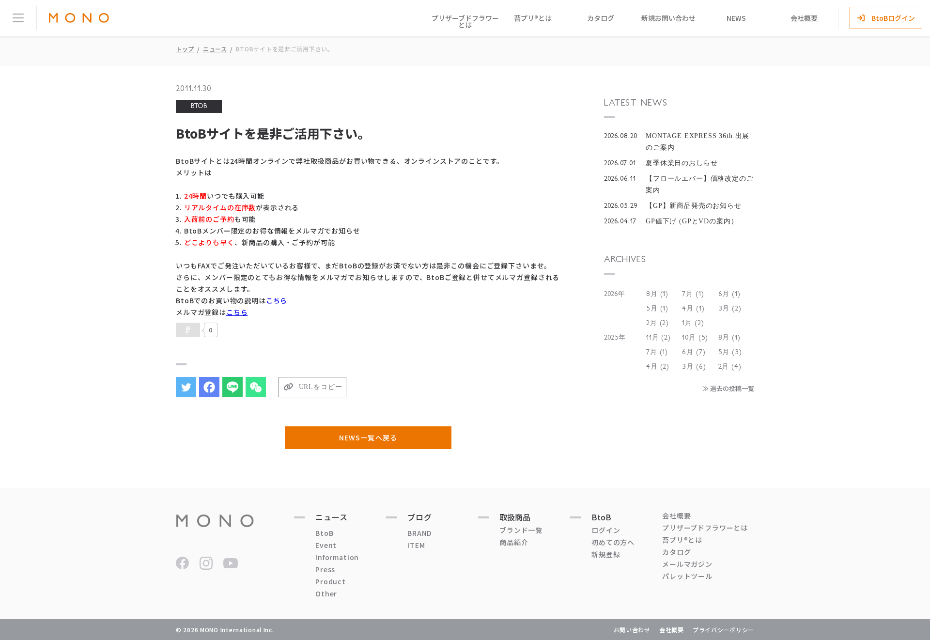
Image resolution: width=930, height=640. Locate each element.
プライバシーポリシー (723, 629)
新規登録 (605, 554)
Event (326, 545)
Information (337, 557)
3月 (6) (694, 366)
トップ (185, 49)
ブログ (419, 517)
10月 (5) (695, 337)
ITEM (416, 545)
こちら (277, 300)
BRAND (419, 533)
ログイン (605, 530)
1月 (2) (693, 323)
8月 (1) (657, 294)
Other (326, 593)
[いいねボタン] (188, 330)
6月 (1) (729, 294)
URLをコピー (320, 386)
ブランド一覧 (520, 530)
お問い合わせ (632, 629)
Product (330, 581)
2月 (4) (730, 366)
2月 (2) (657, 323)
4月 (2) (657, 366)
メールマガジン (687, 564)
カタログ (600, 18)
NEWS (736, 18)
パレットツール (687, 576)
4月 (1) (693, 308)
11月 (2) (658, 337)
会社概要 (804, 18)
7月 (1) (693, 294)
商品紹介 (513, 542)
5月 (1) (657, 308)
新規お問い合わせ (668, 18)
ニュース (215, 49)
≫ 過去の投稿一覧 (728, 388)
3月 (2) (730, 308)
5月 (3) (730, 352)
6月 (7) (693, 352)
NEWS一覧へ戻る (368, 437)
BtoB (324, 533)
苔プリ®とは (533, 18)
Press (325, 569)
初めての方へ (613, 542)
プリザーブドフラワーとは (465, 21)
